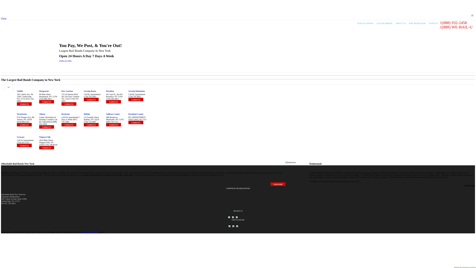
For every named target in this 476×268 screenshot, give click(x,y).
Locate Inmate (384, 23)
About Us (401, 23)
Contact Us (24, 104)
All (8, 87)
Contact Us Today (65, 61)
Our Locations (365, 23)
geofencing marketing (89, 232)
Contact (433, 23)
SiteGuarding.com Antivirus (469, 267)
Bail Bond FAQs (417, 23)
